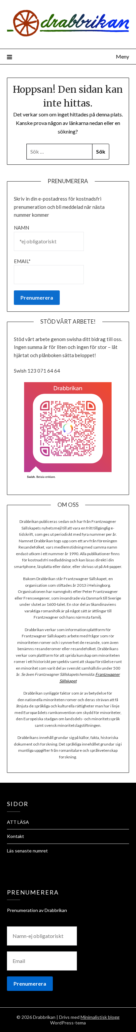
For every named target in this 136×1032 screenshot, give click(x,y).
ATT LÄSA (18, 822)
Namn (21, 228)
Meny (122, 56)
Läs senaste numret (27, 850)
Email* (22, 261)
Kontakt (15, 836)
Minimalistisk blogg (100, 1017)
